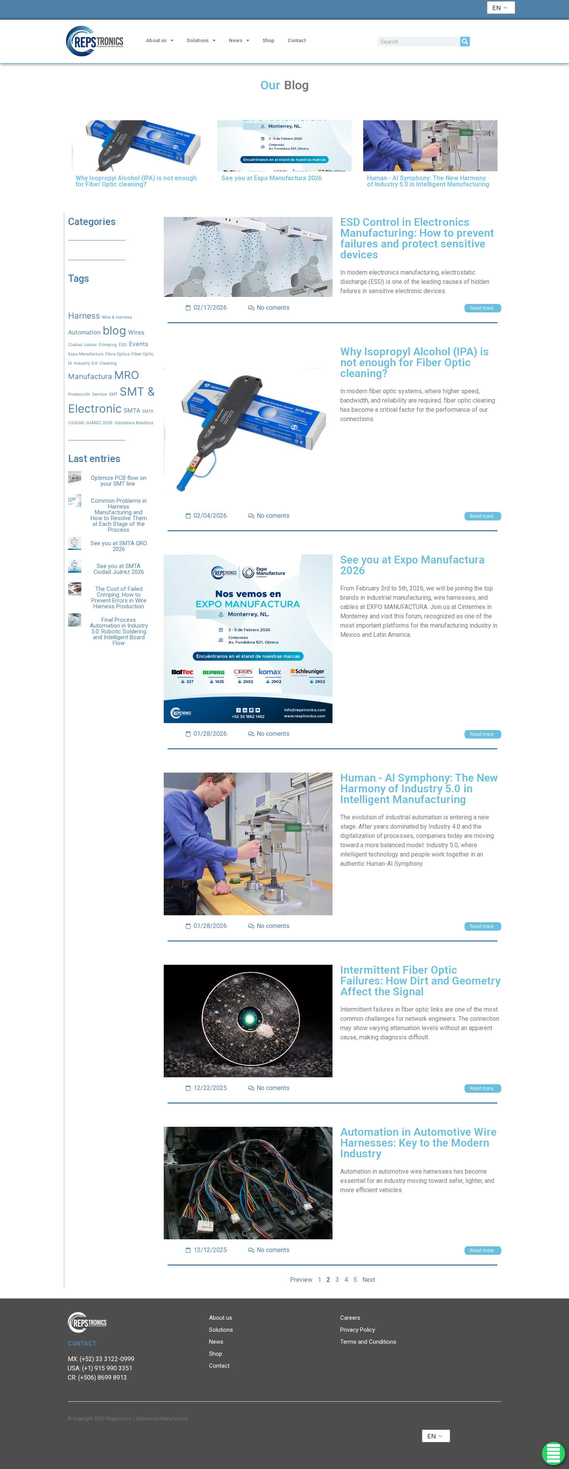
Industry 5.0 (86, 363)
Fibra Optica (117, 354)
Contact (297, 40)
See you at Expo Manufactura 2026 (412, 565)
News (235, 40)
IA (70, 363)
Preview (301, 1279)
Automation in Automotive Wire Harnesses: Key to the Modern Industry (418, 1143)
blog (114, 330)
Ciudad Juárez (82, 344)
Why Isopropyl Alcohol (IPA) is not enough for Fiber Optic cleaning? (414, 362)
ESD (123, 344)
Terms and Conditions (368, 1341)
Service (99, 394)
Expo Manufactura (85, 354)
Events (138, 344)
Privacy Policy (357, 1329)
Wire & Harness (117, 317)
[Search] (465, 41)
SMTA (131, 410)
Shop (268, 40)
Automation (84, 332)
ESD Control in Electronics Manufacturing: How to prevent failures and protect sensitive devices (417, 238)
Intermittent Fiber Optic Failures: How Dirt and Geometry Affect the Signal (420, 981)
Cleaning (108, 363)
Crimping (108, 344)
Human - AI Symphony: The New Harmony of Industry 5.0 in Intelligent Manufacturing (419, 788)
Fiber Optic (143, 354)
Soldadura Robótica (134, 422)
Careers (350, 1317)
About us (156, 40)
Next (368, 1279)
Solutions (198, 40)
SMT (113, 394)
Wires (136, 332)
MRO (126, 375)
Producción (79, 394)
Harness (84, 316)
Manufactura (90, 376)
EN (496, 8)
